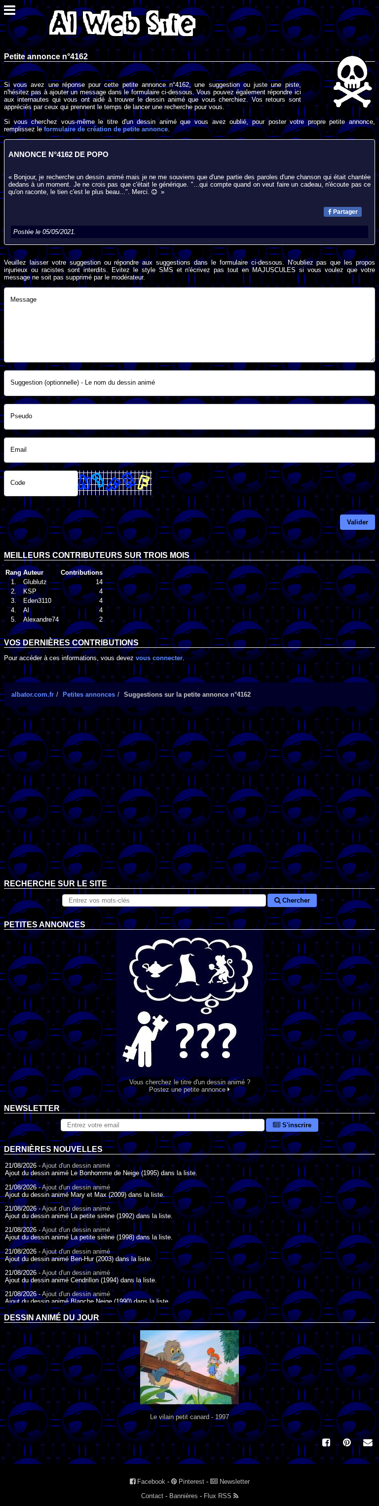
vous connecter (159, 658)
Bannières (183, 1496)
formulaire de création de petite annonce (106, 129)
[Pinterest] (347, 1443)
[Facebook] (326, 1443)
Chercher (295, 900)
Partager (345, 211)
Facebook (150, 1481)
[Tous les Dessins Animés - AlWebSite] (122, 38)
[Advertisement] (189, 800)
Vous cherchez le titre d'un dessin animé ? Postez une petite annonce (189, 1085)
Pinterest (190, 1481)
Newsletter (234, 1481)
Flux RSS (218, 1496)
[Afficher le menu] (9, 12)
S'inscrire (295, 1125)
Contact (152, 1496)
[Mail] (367, 1443)
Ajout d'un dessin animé (76, 1165)
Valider (357, 522)
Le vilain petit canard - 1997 (189, 1417)
